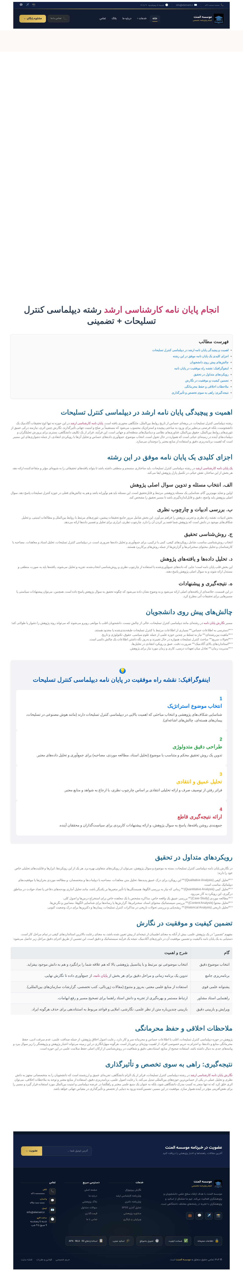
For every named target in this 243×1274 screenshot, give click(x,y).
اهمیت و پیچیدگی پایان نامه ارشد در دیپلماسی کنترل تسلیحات (190, 350)
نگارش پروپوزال (133, 1190)
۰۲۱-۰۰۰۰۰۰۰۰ (38, 1194)
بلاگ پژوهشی (89, 1202)
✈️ (27, 5)
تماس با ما (91, 1219)
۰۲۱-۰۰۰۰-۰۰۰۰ (214, 5)
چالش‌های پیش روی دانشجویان (209, 362)
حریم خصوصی (63, 1260)
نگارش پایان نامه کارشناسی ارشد (211, 1075)
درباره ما (126, 19)
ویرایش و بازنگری (132, 1219)
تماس (102, 19)
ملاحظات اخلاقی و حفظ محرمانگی (207, 386)
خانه (154, 19)
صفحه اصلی (90, 1190)
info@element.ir (186, 5)
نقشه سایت (26, 1260)
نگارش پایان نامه (214, 623)
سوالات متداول (89, 1208)
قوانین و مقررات (44, 1260)
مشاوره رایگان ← (33, 19)
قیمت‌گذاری (91, 1214)
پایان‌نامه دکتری (133, 1202)
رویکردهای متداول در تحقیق (211, 374)
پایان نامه (101, 976)
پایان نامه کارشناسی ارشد (86, 423)
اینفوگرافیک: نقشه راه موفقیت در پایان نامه (201, 368)
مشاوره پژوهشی (132, 1214)
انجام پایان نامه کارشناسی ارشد (161, 309)
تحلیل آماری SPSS (131, 1208)
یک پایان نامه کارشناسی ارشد (214, 468)
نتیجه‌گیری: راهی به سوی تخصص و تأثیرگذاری (200, 392)
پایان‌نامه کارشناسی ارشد (128, 1196)
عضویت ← (32, 1151)
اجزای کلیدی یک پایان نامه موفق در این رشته (201, 356)
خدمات (142, 19)
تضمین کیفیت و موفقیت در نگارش (207, 380)
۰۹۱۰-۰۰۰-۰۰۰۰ (37, 1203)
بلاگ (114, 19)
